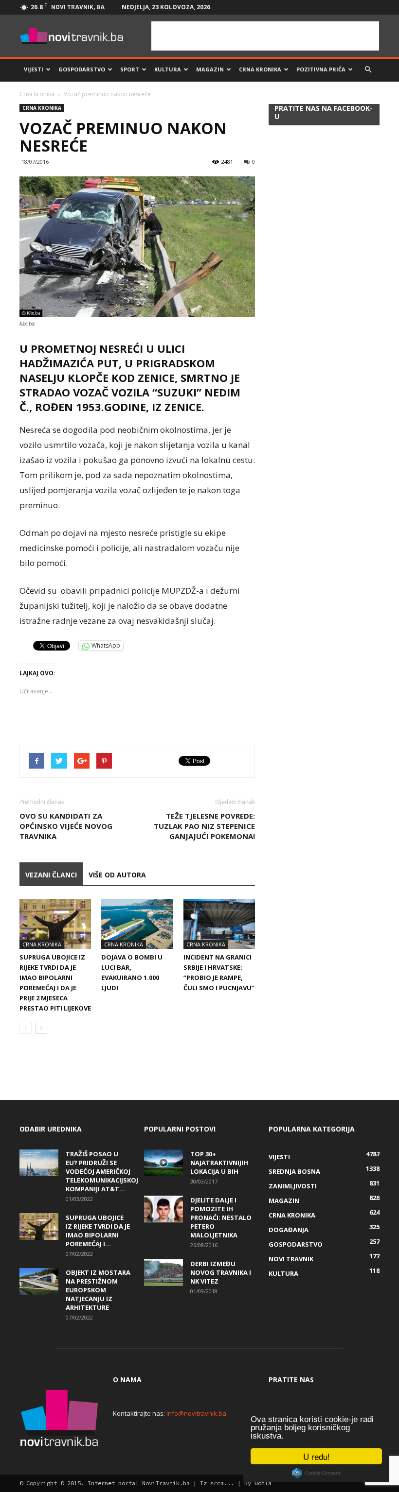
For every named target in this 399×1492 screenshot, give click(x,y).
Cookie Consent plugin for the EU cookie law (316, 1473)
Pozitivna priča (320, 69)
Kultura (167, 69)
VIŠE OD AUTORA (117, 874)
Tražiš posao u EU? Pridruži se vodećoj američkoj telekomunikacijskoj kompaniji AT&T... (102, 1171)
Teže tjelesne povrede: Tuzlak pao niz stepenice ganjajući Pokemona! (204, 826)
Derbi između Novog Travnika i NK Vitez (220, 1272)
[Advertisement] (265, 36)
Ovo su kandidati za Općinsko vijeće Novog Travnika (65, 826)
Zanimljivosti (293, 1186)
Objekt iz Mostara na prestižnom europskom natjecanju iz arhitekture (98, 1290)
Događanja (288, 1229)
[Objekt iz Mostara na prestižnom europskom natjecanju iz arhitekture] (38, 1281)
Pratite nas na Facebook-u (323, 112)
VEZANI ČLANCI (51, 874)
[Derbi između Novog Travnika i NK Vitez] (163, 1272)
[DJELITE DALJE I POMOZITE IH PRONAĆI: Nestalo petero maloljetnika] (163, 1209)
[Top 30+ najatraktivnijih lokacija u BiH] (163, 1162)
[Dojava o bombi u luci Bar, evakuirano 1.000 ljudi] (137, 923)
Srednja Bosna (294, 1171)
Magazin (210, 69)
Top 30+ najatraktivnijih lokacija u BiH (219, 1162)
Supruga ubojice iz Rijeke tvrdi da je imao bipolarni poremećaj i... (98, 1230)
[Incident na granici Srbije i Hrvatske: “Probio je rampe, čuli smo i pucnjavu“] (219, 923)
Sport (129, 69)
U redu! (316, 1456)
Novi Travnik (291, 1258)
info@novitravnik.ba (196, 1413)
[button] (368, 69)
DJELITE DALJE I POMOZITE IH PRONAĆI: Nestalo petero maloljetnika (221, 1217)
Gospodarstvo (81, 69)
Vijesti (33, 69)
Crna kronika (260, 69)
